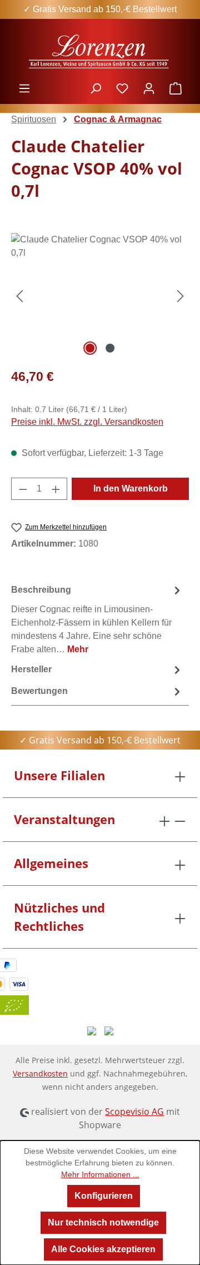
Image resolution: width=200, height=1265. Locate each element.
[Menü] (24, 88)
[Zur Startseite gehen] (100, 50)
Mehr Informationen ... (100, 1174)
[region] (100, 295)
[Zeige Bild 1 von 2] (90, 348)
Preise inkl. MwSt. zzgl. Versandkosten (87, 421)
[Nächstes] (180, 295)
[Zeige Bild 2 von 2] (110, 348)
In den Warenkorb (130, 488)
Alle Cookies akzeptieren (103, 1249)
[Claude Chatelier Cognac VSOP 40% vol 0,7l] (100, 295)
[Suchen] (95, 88)
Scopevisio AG (134, 1111)
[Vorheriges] (19, 295)
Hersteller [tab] (31, 669)
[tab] (97, 619)
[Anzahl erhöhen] (56, 489)
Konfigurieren (103, 1195)
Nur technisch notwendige (103, 1222)
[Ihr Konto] (149, 88)
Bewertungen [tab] (39, 691)
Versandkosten (40, 1073)
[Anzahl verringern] (22, 489)
